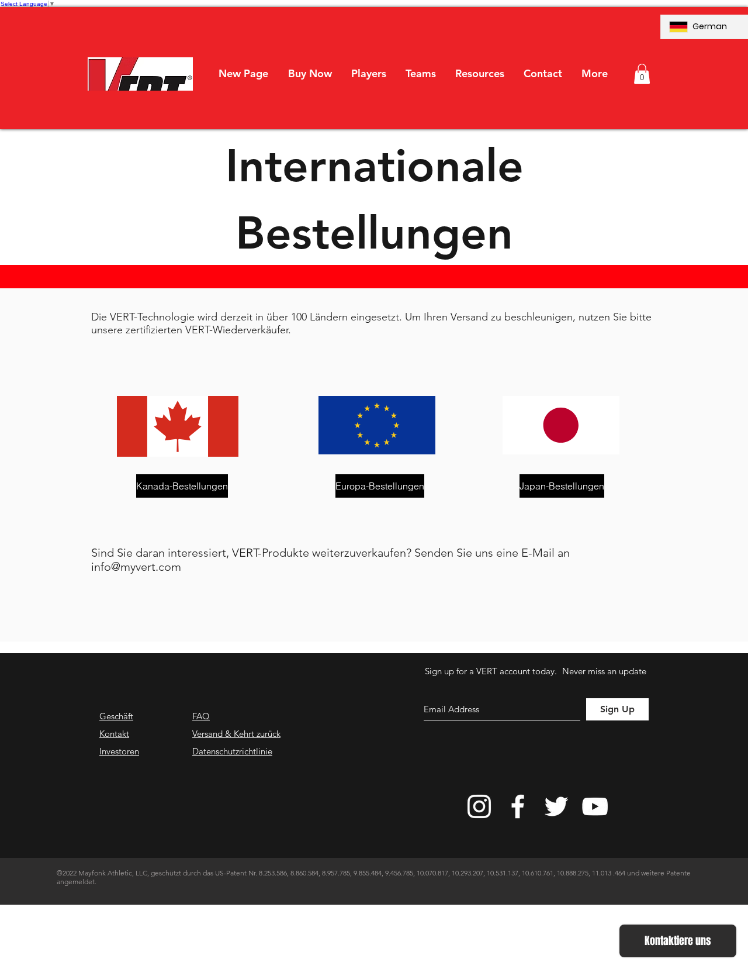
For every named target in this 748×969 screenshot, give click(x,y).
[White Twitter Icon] (556, 806)
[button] (368, 74)
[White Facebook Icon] (518, 806)
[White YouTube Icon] (595, 806)
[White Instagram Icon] (479, 806)
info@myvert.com (136, 567)
